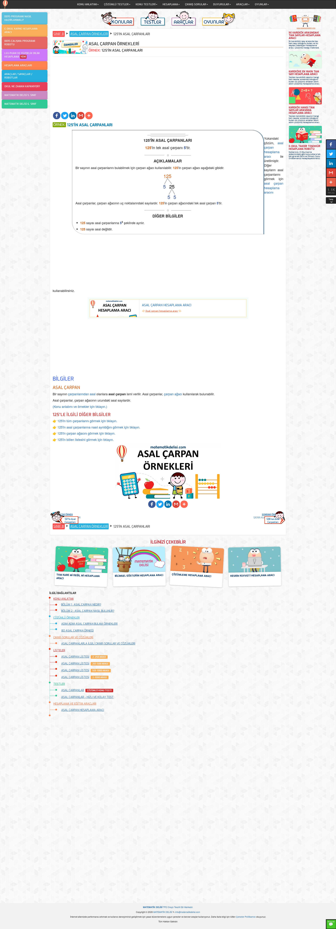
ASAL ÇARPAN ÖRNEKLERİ (89, 34)
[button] (56, 115)
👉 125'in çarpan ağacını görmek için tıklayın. (84, 433)
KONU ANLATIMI (63, 599)
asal (93, 394)
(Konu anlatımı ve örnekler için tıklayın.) (80, 406)
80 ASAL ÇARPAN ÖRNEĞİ (77, 631)
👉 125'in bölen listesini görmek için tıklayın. (83, 439)
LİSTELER (59, 650)
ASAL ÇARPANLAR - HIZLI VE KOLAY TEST (87, 697)
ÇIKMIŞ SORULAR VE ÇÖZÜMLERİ (73, 637)
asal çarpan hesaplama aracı (273, 150)
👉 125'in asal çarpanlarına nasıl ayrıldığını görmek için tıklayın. (96, 427)
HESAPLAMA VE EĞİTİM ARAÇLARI (74, 704)
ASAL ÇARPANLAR (72, 690)
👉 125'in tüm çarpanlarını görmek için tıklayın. (85, 421)
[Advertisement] (168, 84)
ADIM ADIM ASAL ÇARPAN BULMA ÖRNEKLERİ (89, 624)
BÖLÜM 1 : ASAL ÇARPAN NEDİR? (81, 604)
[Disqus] (168, 760)
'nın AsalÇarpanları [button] (272, 520)
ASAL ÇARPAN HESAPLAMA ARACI (82, 710)
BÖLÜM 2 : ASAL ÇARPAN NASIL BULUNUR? (87, 611)
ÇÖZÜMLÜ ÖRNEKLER (66, 618)
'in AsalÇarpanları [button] (70, 520)
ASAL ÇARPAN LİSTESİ (75, 657)
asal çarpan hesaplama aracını (273, 187)
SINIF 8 (59, 34)
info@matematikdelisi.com (187, 911)
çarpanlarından (78, 394)
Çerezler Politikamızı (246, 916)
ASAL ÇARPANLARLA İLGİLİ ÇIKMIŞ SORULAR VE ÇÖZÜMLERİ (98, 643)
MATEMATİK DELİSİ (162, 911)
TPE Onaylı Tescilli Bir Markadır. (168, 907)
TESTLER (59, 684)
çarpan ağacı (173, 394)
